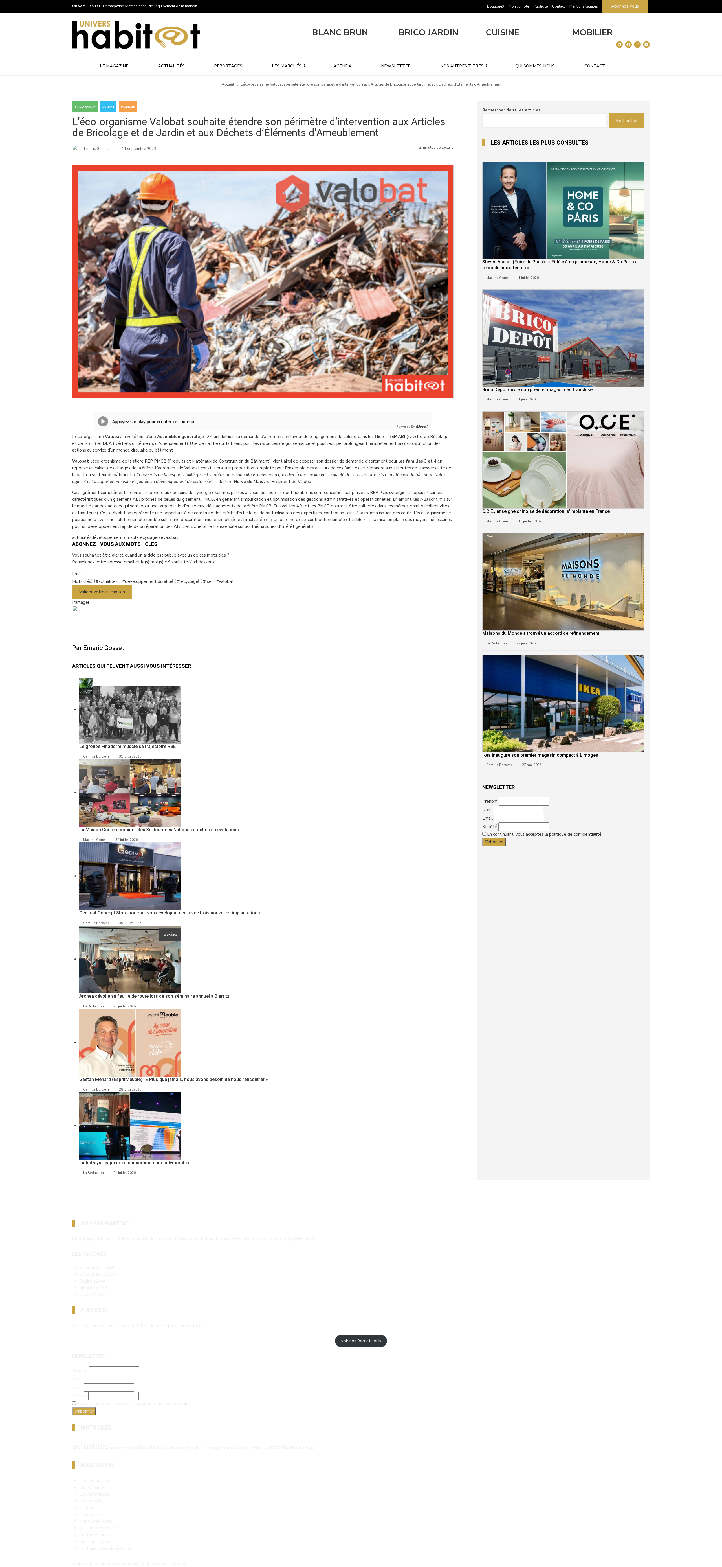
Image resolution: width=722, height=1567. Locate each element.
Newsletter (396, 66)
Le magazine (114, 66)
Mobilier (592, 32)
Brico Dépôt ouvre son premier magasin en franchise (537, 389)
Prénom (490, 801)
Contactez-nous (94, 1535)
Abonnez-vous (625, 6)
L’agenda (88, 1508)
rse (160, 537)
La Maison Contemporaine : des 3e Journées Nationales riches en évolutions (159, 829)
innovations (236, 1447)
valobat (170, 537)
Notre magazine (94, 1480)
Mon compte (519, 6)
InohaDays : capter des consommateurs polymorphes (135, 1162)
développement (178, 1447)
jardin (254, 1448)
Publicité (541, 6)
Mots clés (81, 581)
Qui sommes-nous (535, 66)
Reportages (228, 66)
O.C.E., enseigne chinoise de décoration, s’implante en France (546, 511)
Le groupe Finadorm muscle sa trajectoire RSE (127, 746)
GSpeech (422, 426)
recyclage (148, 537)
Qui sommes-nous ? (98, 1528)
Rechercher (627, 120)
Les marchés (286, 66)
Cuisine (502, 32)
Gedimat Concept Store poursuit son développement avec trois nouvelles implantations (169, 913)
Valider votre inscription (102, 592)
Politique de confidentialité (105, 1548)
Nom (487, 810)
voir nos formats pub (361, 1341)
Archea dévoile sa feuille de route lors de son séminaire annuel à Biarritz (154, 996)
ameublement (119, 1448)
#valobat (224, 581)
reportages (282, 1447)
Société (489, 827)
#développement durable (146, 581)
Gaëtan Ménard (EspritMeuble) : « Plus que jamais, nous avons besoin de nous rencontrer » (173, 1079)
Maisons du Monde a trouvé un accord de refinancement (540, 633)
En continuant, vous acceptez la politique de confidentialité (544, 834)
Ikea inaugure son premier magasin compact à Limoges (540, 755)
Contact (558, 6)
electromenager (209, 1447)
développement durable (115, 537)
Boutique (494, 6)
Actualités (171, 66)
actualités (81, 537)
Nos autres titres (461, 66)
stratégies (306, 1448)
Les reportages (94, 1494)
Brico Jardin (428, 32)
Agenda (342, 66)
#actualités (106, 581)
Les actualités (93, 1487)
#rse (207, 581)
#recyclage (187, 581)
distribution (145, 1447)
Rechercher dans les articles (511, 110)
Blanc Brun (340, 32)
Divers (91, 1294)
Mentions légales (583, 6)
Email (77, 574)
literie (264, 1448)
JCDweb (177, 1563)
